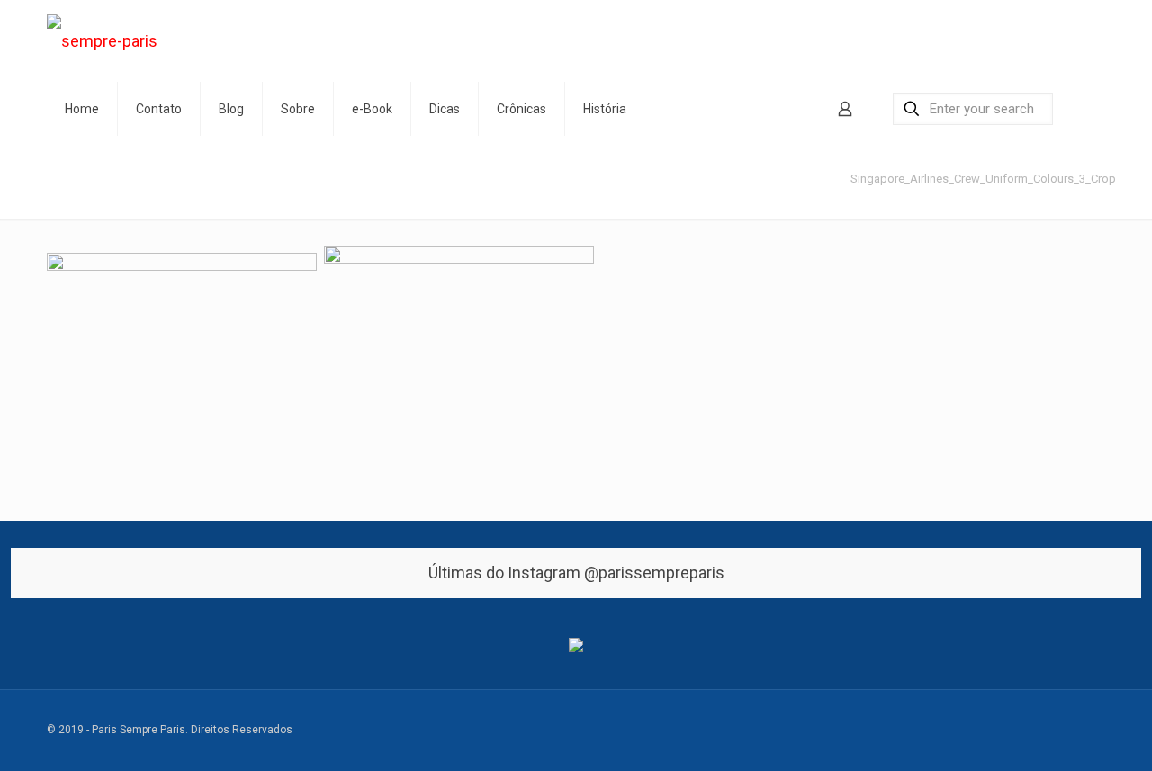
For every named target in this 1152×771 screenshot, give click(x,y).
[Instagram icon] (1064, 730)
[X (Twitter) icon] (988, 730)
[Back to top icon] (1097, 721)
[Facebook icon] (969, 730)
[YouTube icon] (1007, 730)
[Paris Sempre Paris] (102, 41)
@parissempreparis (654, 572)
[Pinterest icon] (1045, 730)
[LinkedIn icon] (1026, 730)
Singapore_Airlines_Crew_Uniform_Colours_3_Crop (983, 178)
